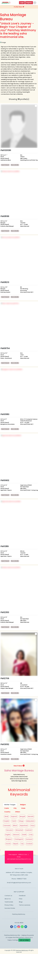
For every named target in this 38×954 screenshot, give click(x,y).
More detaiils (15, 165)
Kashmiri (29, 830)
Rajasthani (24, 826)
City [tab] (15, 808)
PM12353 (5, 612)
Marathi (30, 816)
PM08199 (5, 216)
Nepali (15, 844)
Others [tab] (17, 812)
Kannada (7, 826)
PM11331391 (6, 150)
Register (29, 2)
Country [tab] (7, 812)
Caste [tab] (6, 808)
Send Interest (5, 165)
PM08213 (5, 282)
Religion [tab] (23, 805)
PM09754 (5, 348)
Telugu (21, 821)
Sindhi (24, 835)
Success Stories (10, 908)
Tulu (22, 844)
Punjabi (6, 821)
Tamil (14, 821)
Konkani (29, 844)
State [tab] (23, 808)
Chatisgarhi (18, 839)
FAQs (20, 899)
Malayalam (30, 821)
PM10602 (5, 480)
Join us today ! (24, 940)
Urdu (31, 835)
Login (22, 2)
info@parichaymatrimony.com (21, 882)
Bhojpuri (9, 839)
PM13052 (5, 744)
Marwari (16, 835)
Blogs (21, 902)
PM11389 (5, 546)
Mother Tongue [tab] (9, 805)
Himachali (19, 830)
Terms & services (24, 905)
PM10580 (5, 414)
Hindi (6, 816)
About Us (8, 899)
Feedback (22, 895)
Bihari (15, 826)
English (7, 835)
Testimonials (9, 902)
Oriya (32, 826)
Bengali (22, 816)
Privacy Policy (9, 905)
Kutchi (8, 844)
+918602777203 (21, 879)
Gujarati (14, 816)
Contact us (8, 895)
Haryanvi (9, 830)
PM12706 (5, 678)
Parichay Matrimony (18, 914)
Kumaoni (29, 839)
